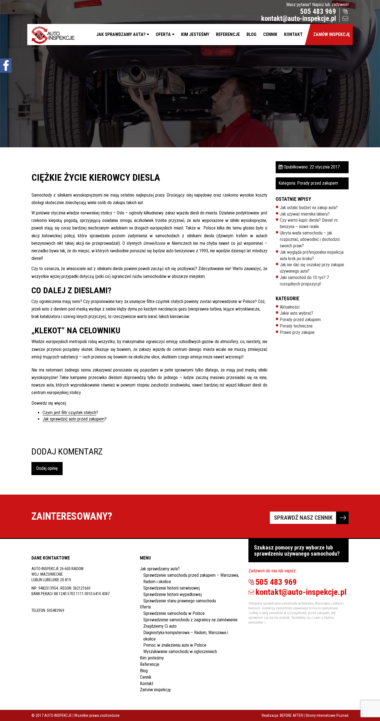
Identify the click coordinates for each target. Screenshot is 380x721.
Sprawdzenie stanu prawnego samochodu (179, 600)
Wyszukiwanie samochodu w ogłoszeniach (180, 651)
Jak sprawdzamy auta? (120, 34)
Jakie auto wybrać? (296, 313)
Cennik (270, 34)
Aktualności (290, 307)
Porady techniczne (296, 326)
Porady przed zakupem (317, 183)
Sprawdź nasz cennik (303, 517)
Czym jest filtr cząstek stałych (69, 412)
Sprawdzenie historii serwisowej (171, 588)
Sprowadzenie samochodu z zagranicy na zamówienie (190, 619)
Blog (251, 34)
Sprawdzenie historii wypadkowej (172, 594)
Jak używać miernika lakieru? (305, 214)
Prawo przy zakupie (297, 332)
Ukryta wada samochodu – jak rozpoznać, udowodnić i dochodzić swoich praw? (310, 239)
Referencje (228, 34)
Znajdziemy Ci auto (160, 626)
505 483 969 (318, 12)
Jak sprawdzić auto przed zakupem (74, 419)
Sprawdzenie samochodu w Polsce (174, 613)
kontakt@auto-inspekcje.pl (298, 18)
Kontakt (293, 34)
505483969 (55, 610)
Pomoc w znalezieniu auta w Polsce (174, 645)
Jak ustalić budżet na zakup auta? (309, 207)
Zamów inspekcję (331, 34)
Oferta (163, 34)
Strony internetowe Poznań (327, 715)
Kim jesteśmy (195, 34)
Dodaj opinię (47, 468)
